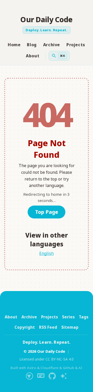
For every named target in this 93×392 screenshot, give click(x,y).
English (46, 253)
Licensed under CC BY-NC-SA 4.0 (46, 359)
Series (68, 316)
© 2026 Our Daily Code (44, 351)
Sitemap (70, 327)
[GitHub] (52, 376)
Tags (83, 316)
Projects (75, 45)
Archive (51, 45)
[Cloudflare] (40, 376)
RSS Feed (48, 327)
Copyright (24, 327)
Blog (32, 45)
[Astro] (29, 376)
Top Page (46, 211)
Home (14, 45)
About (32, 56)
